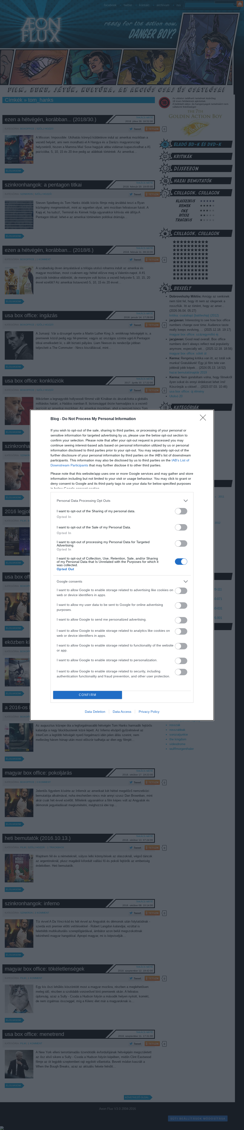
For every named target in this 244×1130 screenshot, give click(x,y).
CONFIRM (88, 695)
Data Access (122, 711)
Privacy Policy (149, 711)
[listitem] (122, 500)
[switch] (181, 511)
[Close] (204, 419)
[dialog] (122, 565)
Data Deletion (95, 711)
